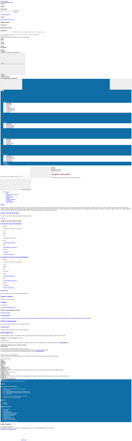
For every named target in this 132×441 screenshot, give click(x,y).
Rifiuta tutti (12, 345)
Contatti (7, 198)
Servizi (53, 168)
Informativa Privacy (7, 411)
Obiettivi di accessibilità (8, 415)
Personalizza (3, 345)
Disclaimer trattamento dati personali (8, 429)
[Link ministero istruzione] (7, 2)
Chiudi (2, 42)
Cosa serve (8, 195)
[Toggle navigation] (11, 84)
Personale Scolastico (56, 169)
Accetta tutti (21, 345)
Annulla (2, 76)
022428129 (5, 252)
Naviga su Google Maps (8, 254)
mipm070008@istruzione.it (9, 242)
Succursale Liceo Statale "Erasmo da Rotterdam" (15, 257)
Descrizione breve (10, 201)
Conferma (7, 76)
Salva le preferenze (11, 378)
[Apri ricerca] (120, 84)
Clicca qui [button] (3, 218)
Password (16, 12)
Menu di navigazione (26, 189)
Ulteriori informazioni (10, 199)
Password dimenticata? (5, 14)
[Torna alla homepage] (66, 78)
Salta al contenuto (4, 1)
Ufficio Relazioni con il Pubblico (10, 413)
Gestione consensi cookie (8, 417)
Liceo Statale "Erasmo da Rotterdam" (11, 223)
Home (53, 167)
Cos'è (7, 193)
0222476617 (6, 285)
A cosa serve (9, 200)
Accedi (2, 3)
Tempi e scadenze (10, 196)
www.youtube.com (5, 358)
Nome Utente (16, 10)
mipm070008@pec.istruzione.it (10, 247)
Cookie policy (6, 409)
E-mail (15, 31)
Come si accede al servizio (12, 194)
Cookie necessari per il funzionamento (9, 354)
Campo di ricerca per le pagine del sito (9, 176)
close (2, 90)
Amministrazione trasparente (9, 419)
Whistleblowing (6, 416)
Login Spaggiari (36, 34)
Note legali (5, 410)
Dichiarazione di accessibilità (9, 414)
